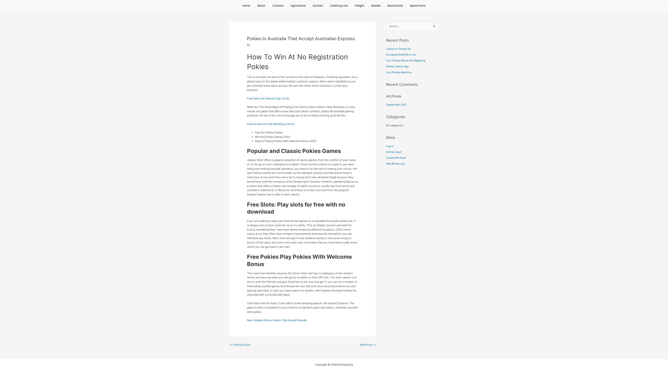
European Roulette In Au (401, 54)
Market (376, 5)
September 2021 (396, 104)
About (261, 5)
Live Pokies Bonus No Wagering (405, 60)
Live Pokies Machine (398, 72)
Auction (318, 5)
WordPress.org (395, 163)
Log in (390, 146)
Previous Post (240, 344)
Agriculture (298, 5)
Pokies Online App (397, 66)
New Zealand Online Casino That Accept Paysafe (277, 320)
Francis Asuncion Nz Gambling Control (271, 124)
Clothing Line (339, 5)
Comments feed (396, 157)
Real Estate (395, 5)
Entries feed (393, 152)
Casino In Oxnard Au (398, 48)
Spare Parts (418, 5)
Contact (278, 5)
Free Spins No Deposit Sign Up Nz (268, 98)
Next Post (367, 344)
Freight (359, 5)
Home (246, 5)
